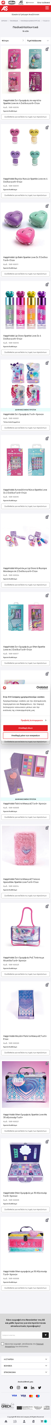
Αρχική (4, 21)
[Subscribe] (45, 1335)
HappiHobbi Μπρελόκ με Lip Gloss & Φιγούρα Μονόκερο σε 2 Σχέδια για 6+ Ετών (25, 570)
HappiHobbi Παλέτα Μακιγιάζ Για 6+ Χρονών (24, 803)
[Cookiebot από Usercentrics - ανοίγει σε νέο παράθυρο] (36, 687)
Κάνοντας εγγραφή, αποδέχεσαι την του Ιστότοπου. (24, 1345)
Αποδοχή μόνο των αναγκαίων (25, 735)
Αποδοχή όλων (25, 728)
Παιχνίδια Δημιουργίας (30, 21)
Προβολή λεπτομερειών (32, 720)
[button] (47, 49)
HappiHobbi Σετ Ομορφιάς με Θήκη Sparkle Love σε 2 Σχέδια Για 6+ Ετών (24, 648)
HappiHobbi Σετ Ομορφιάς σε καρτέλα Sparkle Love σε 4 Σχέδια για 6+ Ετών (22, 102)
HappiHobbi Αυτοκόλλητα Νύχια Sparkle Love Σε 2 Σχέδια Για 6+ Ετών (25, 491)
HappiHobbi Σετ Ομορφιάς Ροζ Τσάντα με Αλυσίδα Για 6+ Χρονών (23, 959)
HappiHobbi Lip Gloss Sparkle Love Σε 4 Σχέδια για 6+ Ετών (22, 337)
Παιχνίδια (14, 21)
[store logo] (5, 8)
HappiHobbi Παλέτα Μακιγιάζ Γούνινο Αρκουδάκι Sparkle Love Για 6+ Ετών (21, 880)
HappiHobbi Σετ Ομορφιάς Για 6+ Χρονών (23, 414)
